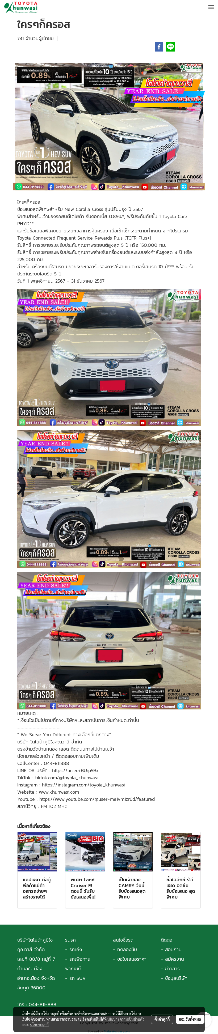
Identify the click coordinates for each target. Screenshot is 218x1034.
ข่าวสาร (172, 968)
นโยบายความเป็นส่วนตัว (125, 1019)
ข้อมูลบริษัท (176, 978)
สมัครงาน (174, 959)
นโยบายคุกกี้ (39, 1024)
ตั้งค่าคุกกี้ (162, 1019)
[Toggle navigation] (211, 7)
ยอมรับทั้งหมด (190, 1019)
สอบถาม (173, 949)
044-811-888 (42, 1004)
